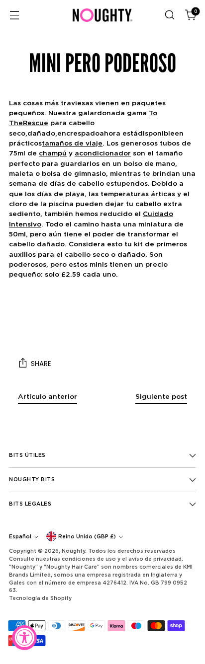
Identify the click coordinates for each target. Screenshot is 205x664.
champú (53, 152)
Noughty (73, 550)
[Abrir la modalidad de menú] (14, 15)
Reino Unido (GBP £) (87, 536)
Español (20, 536)
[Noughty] (102, 15)
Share (41, 364)
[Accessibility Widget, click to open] (24, 637)
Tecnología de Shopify (40, 597)
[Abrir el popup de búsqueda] (169, 15)
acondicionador (103, 152)
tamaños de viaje (72, 143)
